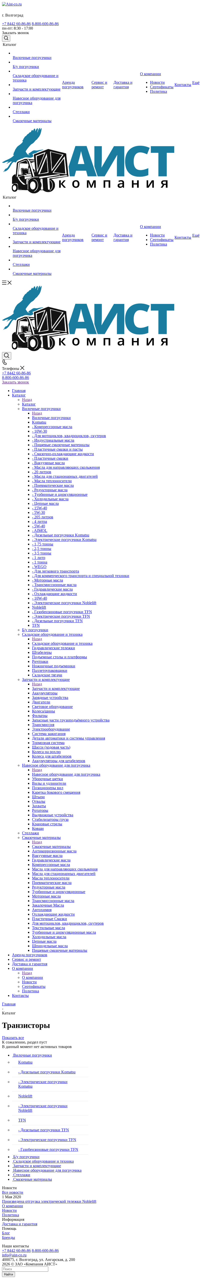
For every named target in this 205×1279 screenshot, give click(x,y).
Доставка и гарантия (19, 1224)
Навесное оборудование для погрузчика (66, 774)
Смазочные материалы (51, 846)
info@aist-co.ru (14, 1255)
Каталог (29, 404)
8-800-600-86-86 (45, 24)
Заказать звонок (15, 382)
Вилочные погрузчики (51, 418)
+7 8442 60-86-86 (16, 24)
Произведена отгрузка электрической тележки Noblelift (49, 1201)
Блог (6, 1233)
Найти (8, 1274)
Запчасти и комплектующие (56, 688)
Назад (27, 399)
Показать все (13, 1037)
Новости (9, 1210)
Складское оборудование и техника (62, 643)
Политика (10, 1215)
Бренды (8, 1237)
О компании (32, 977)
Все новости (12, 1192)
